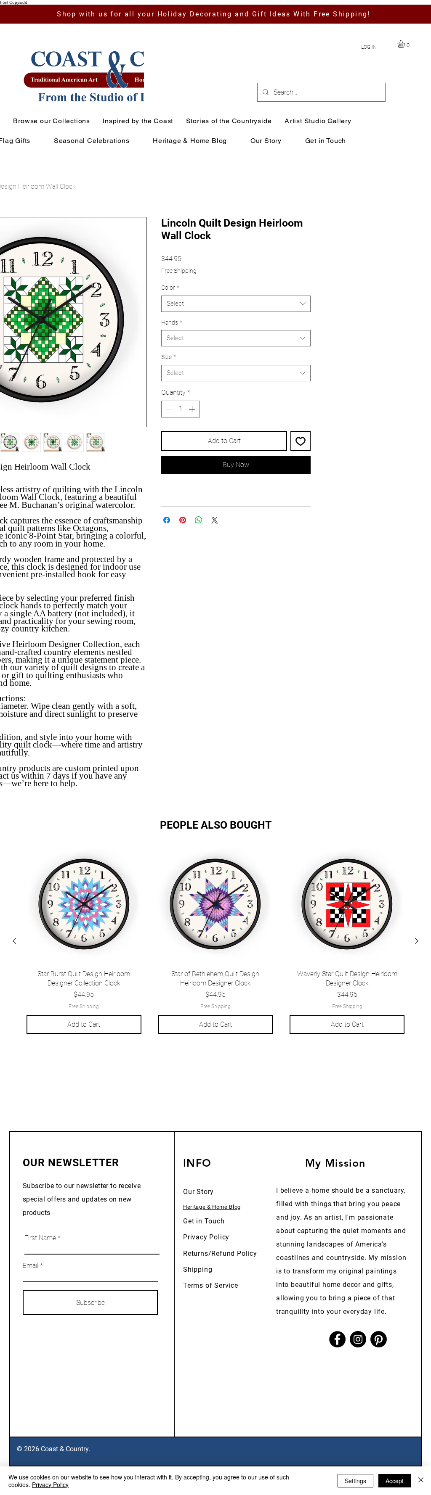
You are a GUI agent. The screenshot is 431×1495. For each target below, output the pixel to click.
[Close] (421, 1480)
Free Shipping (179, 270)
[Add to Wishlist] (300, 441)
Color (170, 287)
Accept (395, 1481)
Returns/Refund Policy (220, 1253)
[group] (215, 941)
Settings (355, 1481)
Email (30, 1266)
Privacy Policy (206, 1237)
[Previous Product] (14, 941)
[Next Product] (417, 941)
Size (168, 357)
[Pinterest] (378, 1339)
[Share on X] (215, 520)
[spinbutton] (180, 409)
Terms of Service (210, 1285)
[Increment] (193, 409)
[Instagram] (358, 1339)
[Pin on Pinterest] (183, 520)
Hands (171, 322)
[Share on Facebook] (167, 520)
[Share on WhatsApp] (199, 520)
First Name (40, 1238)
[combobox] (236, 304)
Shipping (197, 1269)
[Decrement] (168, 409)
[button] (405, 44)
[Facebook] (337, 1339)
